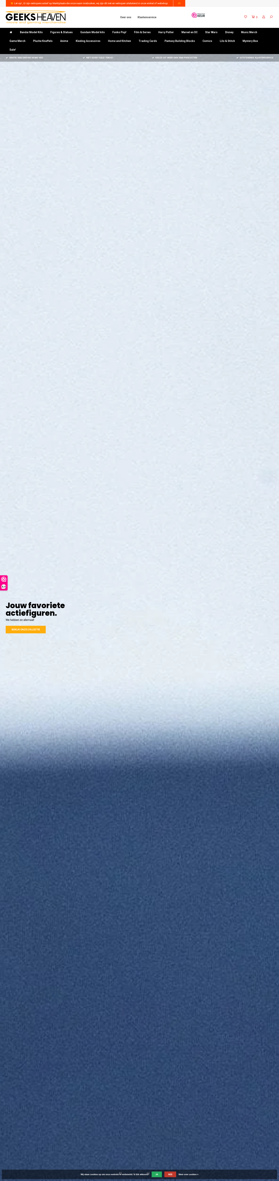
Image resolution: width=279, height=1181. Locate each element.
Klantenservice (147, 17)
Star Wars (211, 32)
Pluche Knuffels (43, 40)
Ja (156, 1174)
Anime (64, 40)
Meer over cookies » (188, 1174)
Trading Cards (148, 40)
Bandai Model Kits (31, 32)
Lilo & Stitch (227, 40)
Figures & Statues (61, 32)
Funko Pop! (119, 32)
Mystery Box (250, 40)
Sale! (12, 49)
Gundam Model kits (92, 32)
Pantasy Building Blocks (180, 40)
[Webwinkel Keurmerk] (198, 15)
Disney (229, 32)
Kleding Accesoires (88, 40)
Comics (207, 40)
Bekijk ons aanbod (24, 625)
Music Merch (249, 32)
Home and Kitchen (119, 40)
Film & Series (142, 32)
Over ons (125, 17)
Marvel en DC (189, 32)
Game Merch (17, 40)
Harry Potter (166, 32)
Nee (170, 1174)
